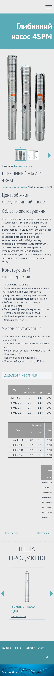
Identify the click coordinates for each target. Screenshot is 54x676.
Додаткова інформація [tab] (21, 375)
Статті (41, 647)
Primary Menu (48, 7)
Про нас (18, 647)
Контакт (30, 647)
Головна (6, 187)
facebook (47, 657)
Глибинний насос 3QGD (23, 609)
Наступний (43, 533)
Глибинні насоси (23, 166)
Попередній (11, 533)
